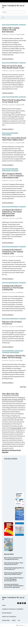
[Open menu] (3, 17)
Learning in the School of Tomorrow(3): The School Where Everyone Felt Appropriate (12, 212)
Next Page (23, 386)
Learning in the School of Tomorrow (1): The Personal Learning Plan (12, 287)
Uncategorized (6, 134)
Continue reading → (7, 59)
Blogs (4, 24)
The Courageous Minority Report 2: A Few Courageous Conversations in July (13, 175)
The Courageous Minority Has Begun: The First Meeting (13, 356)
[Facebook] (23, 603)
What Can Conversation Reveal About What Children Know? (14, 139)
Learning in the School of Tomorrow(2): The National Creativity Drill (12, 251)
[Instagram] (20, 603)
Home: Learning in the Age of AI (13, 6)
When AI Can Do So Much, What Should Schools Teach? (13, 67)
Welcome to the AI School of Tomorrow (12, 323)
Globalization (6, 170)
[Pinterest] (18, 603)
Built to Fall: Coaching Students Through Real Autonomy (10, 30)
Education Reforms (12, 24)
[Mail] (25, 603)
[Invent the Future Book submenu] (16, 616)
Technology (22, 24)
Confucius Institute (15, 428)
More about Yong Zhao (10, 393)
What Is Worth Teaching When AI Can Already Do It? (13, 101)
